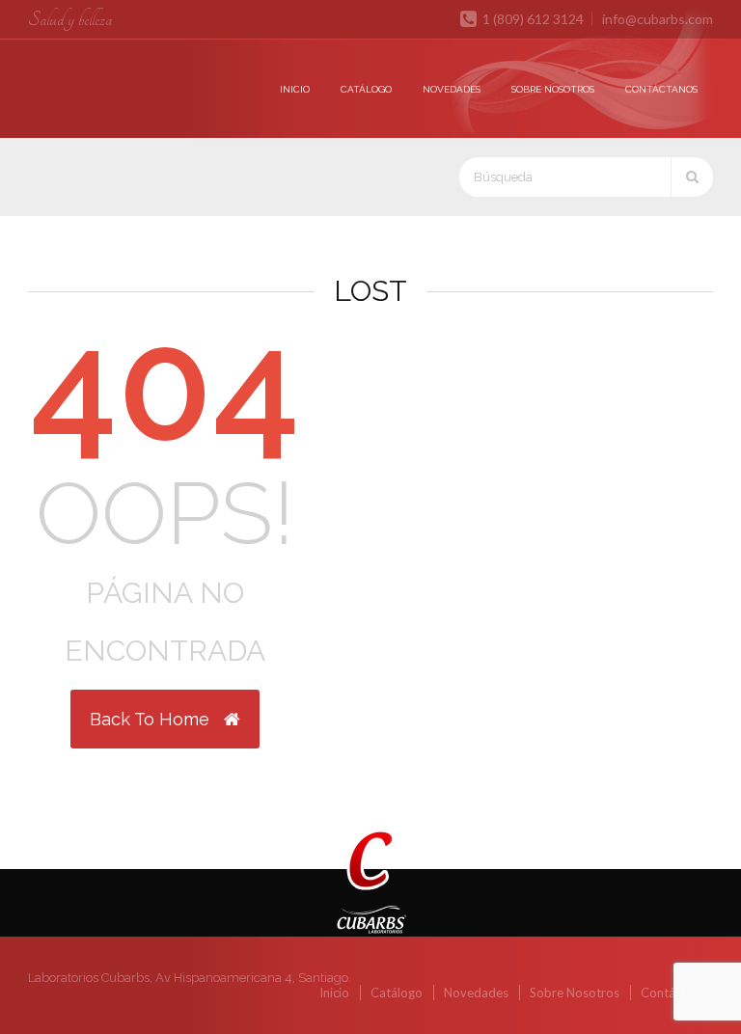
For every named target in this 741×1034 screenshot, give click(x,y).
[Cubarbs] (79, 68)
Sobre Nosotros (552, 89)
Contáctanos (661, 89)
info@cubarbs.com (657, 19)
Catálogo (366, 89)
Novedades (451, 89)
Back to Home (152, 719)
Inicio (295, 89)
